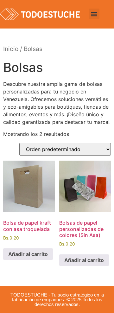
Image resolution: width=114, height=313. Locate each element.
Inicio (10, 49)
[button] (94, 14)
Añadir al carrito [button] (28, 254)
